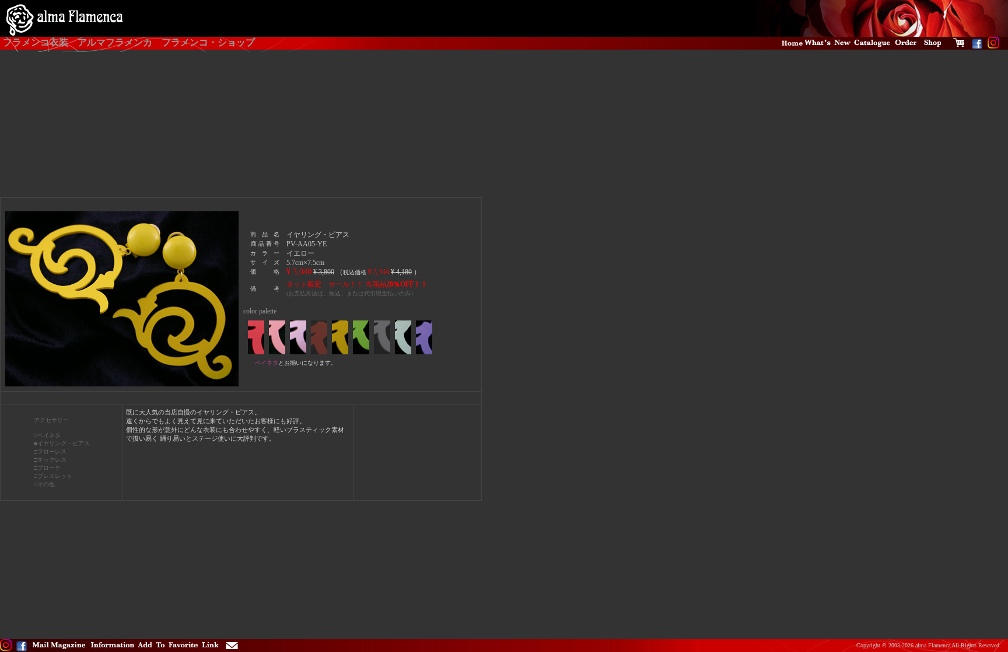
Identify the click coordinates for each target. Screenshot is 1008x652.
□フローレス (50, 451)
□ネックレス (50, 459)
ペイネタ (266, 363)
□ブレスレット (53, 476)
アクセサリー (51, 420)
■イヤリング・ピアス (62, 443)
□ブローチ (47, 468)
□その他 (44, 484)
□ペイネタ (47, 435)
